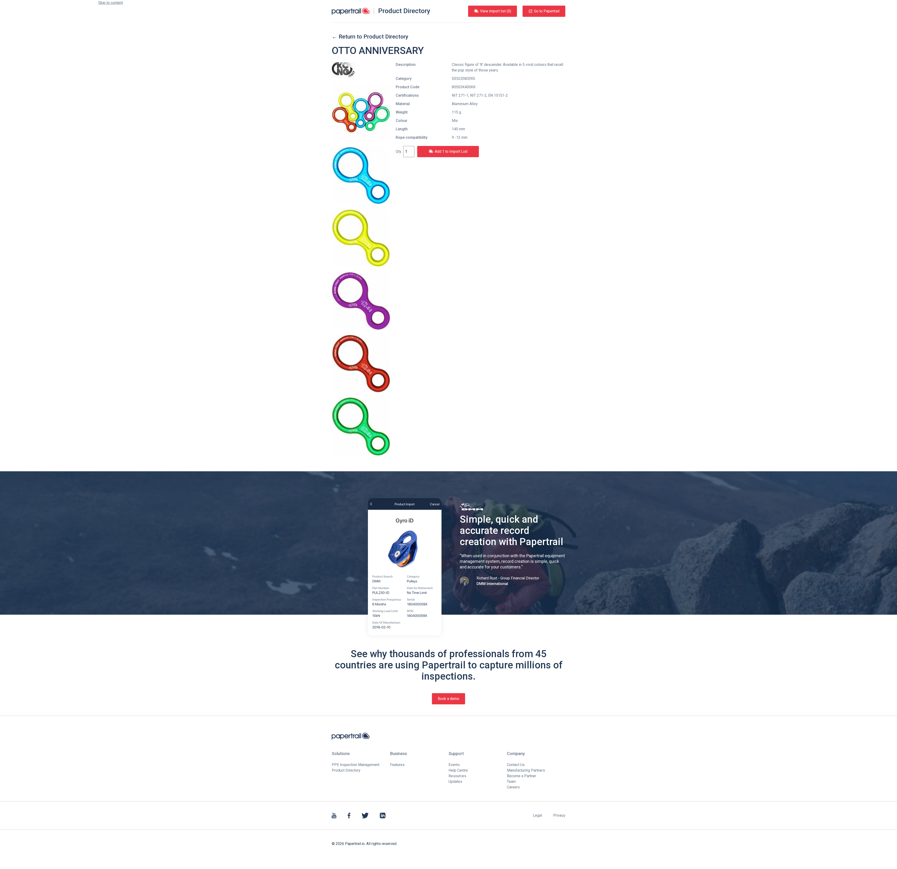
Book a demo (448, 698)
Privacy (559, 815)
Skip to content (110, 2)
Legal (537, 815)
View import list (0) (495, 11)
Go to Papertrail (546, 11)
